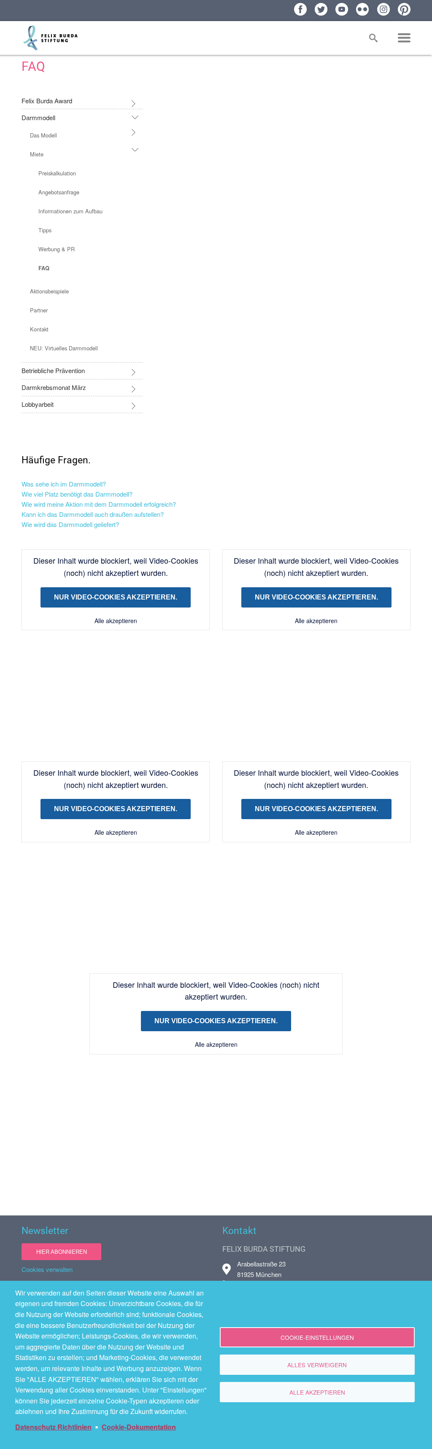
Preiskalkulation (57, 173)
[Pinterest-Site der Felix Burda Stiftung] (404, 9)
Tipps (44, 230)
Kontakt (39, 329)
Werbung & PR (56, 249)
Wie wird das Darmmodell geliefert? (70, 524)
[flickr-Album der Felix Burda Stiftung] (362, 9)
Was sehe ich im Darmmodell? (64, 483)
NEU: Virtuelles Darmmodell (64, 348)
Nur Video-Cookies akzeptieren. (115, 597)
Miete (36, 154)
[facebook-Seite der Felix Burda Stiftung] (300, 9)
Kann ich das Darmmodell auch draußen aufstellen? (93, 514)
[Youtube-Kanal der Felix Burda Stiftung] (341, 9)
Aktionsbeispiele (49, 291)
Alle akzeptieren (115, 620)
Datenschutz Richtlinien (53, 1427)
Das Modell (43, 135)
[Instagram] (383, 9)
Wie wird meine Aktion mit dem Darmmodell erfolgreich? (99, 504)
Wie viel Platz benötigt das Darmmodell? (77, 493)
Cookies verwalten (47, 1269)
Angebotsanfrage (58, 192)
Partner (39, 310)
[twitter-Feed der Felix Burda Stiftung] (321, 9)
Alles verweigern (317, 1364)
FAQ (43, 268)
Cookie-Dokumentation (139, 1427)
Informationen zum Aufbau (70, 211)
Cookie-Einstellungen (317, 1337)
